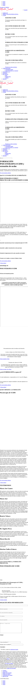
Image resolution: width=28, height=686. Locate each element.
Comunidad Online (9, 69)
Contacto (4, 670)
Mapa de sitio (5, 676)
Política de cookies (6, 674)
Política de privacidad (7, 672)
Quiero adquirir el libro (4, 358)
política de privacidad (11, 668)
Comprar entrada (3, 599)
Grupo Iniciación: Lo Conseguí (11, 70)
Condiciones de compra (7, 675)
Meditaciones (8, 76)
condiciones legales (14, 649)
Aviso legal (5, 671)
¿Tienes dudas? (3, 263)
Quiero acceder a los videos (5, 369)
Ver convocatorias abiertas (5, 172)
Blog (6, 75)
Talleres (6, 77)
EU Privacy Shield (9, 663)
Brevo (8, 658)
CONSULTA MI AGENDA (11, 67)
